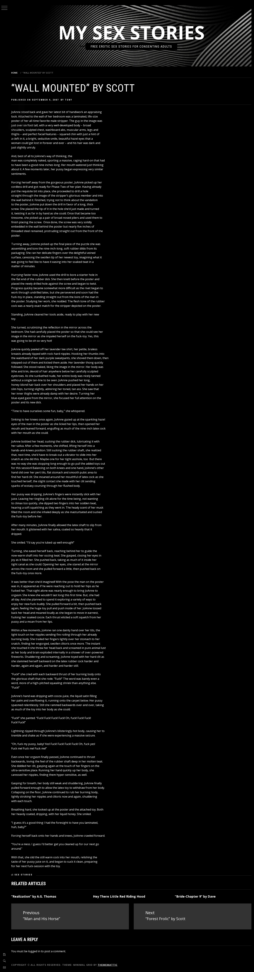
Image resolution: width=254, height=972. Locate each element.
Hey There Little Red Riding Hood (119, 896)
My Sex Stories (131, 32)
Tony (68, 100)
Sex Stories (23, 875)
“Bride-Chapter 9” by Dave (195, 896)
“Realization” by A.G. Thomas (33, 896)
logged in (34, 951)
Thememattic (107, 964)
